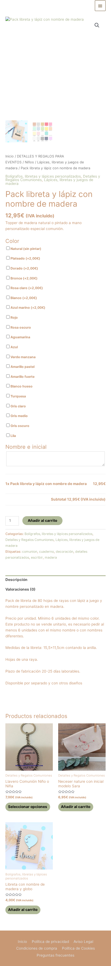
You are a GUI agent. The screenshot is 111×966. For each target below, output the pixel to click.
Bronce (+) (23, 278)
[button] (97, 25)
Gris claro (18, 406)
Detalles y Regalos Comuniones (29, 540)
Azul (14, 347)
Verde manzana (23, 357)
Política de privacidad (50, 941)
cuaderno (46, 552)
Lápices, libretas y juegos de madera (49, 182)
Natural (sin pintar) (25, 249)
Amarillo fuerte (22, 377)
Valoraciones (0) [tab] (20, 589)
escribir (37, 557)
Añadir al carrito (42, 520)
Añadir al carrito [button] (75, 807)
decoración (64, 552)
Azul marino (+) (27, 308)
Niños (29, 162)
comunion (29, 552)
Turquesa (18, 396)
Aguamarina (20, 337)
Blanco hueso (21, 386)
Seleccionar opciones (27, 807)
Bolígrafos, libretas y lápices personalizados (43, 176)
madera (51, 557)
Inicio (9, 156)
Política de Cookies (78, 948)
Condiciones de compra (36, 948)
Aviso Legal (83, 941)
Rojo (14, 317)
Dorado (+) (24, 268)
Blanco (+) (23, 298)
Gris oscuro (19, 426)
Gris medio (19, 416)
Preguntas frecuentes (55, 955)
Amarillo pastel (22, 367)
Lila (13, 436)
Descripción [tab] (16, 579)
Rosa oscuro (20, 327)
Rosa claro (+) (26, 288)
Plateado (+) (25, 258)
